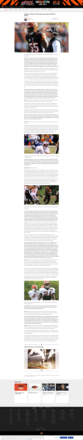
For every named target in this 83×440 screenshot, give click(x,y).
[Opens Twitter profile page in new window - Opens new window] (28, 20)
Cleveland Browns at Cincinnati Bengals (34, 346)
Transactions (10, 420)
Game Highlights (28, 414)
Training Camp (11, 421)
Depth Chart (10, 418)
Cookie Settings (56, 437)
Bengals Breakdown (27, 420)
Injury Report (10, 417)
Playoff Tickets (62, 414)
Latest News (19, 411)
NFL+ (44, 420)
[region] (41, 437)
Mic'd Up (28, 417)
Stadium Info (53, 411)
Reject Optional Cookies (63, 437)
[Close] (82, 438)
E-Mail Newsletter (19, 414)
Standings (44, 417)
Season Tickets (62, 411)
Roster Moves (18, 417)
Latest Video (27, 411)
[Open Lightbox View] (41, 361)
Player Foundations (71, 414)
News (71, 411)
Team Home (10, 411)
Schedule (44, 411)
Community (35, 418)
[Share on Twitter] (54, 19)
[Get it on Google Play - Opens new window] (44, 430)
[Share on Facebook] (52, 19)
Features (28, 421)
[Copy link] (57, 19)
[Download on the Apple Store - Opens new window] (38, 429)
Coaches (11, 414)
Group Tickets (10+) (62, 417)
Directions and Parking (53, 421)
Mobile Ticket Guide (62, 418)
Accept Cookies (71, 437)
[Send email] (56, 19)
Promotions (44, 418)
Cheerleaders (35, 420)
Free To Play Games (44, 414)
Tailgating (53, 414)
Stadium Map (53, 420)
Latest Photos (35, 411)
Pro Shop (53, 417)
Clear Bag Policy (53, 418)
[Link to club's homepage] (2, 7)
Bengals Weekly (27, 418)
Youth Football (71, 417)
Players (36, 417)
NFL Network (27, 424)
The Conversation (19, 420)
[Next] (47, 369)
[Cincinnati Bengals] (41, 433)
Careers (11, 424)
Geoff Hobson (29, 18)
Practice (36, 414)
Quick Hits (19, 418)
